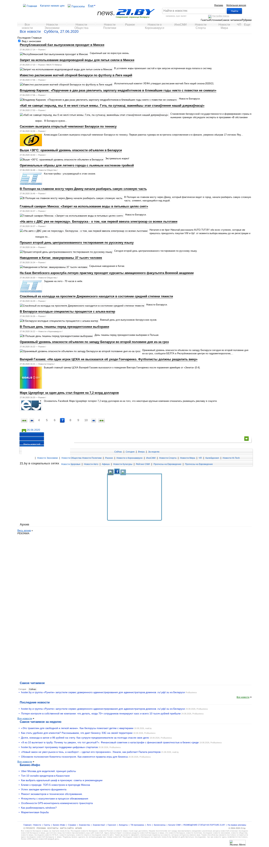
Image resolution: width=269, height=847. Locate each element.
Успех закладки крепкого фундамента (43, 789)
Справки (72, 825)
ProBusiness (191, 692)
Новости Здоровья (70, 464)
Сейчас (118, 451)
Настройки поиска (220, 16)
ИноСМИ (180, 24)
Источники (215, 19)
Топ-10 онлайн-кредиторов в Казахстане (45, 775)
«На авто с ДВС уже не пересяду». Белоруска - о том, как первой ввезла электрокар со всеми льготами (98, 221)
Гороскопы (78, 6)
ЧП (239, 24)
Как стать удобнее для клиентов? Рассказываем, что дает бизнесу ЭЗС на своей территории (76, 732)
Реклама (218, 5)
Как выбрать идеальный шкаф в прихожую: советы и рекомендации (61, 780)
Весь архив (24, 530)
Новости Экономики (51, 25)
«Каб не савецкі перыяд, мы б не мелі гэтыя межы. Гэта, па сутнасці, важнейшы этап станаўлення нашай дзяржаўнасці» (112, 105)
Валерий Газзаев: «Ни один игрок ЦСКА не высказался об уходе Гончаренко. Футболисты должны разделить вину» (108, 359)
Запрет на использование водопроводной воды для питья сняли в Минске (77, 60)
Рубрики (247, 19)
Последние (24, 37)
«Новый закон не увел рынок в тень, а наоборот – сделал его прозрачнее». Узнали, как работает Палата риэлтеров (90, 751)
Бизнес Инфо (59, 825)
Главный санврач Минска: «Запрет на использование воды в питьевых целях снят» (84, 206)
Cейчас (32, 689)
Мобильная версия (236, 5)
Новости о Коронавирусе (154, 25)
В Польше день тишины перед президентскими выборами (64, 326)
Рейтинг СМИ (143, 464)
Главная (31, 5)
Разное (130, 24)
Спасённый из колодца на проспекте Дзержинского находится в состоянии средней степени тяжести (96, 296)
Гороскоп (112, 825)
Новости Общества (81, 25)
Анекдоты (123, 825)
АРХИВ (78, 828)
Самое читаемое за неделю (40, 722)
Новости (37, 825)
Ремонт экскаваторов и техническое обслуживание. (52, 793)
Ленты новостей (31, 444)
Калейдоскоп (212, 458)
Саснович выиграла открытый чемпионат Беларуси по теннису (68, 126)
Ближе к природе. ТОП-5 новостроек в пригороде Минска (55, 784)
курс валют (181, 16)
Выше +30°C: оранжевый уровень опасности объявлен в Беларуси (71, 150)
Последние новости (35, 702)
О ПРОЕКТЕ (29, 828)
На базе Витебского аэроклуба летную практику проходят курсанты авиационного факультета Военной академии (107, 273)
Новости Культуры (122, 464)
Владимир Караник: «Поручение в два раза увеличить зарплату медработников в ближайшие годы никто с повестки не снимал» (118, 90)
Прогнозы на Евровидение (167, 464)
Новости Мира (224, 25)
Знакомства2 (99, 825)
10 (86, 420)
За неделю (153, 451)
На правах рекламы (237, 825)
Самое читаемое (231, 19)
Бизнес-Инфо (30, 765)
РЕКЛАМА (23, 533)
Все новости (27, 25)
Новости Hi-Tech (231, 458)
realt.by (148, 728)
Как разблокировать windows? (39, 807)
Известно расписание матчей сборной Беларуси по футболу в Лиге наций (76, 75)
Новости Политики (109, 25)
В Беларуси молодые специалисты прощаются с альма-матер (67, 311)
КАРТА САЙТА (67, 828)
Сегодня (130, 451)
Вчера (141, 451)
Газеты (205, 19)
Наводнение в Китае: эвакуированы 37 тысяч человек (61, 258)
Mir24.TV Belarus (54, 65)
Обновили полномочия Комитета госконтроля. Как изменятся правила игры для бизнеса (74, 756)
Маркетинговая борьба (35, 812)
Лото (149, 825)
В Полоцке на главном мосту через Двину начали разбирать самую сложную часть (83, 189)
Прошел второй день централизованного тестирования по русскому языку (77, 242)
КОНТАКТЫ (52, 828)
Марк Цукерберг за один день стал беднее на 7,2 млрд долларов (69, 393)
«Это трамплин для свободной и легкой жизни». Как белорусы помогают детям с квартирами (77, 728)
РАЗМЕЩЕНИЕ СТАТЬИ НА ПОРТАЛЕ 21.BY (204, 825)
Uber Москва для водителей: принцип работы (48, 771)
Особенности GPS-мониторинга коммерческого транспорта (57, 803)
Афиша (106, 464)
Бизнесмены (160, 825)
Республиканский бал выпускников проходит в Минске (62, 45)
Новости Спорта (200, 25)
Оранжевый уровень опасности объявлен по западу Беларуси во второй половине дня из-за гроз (94, 342)
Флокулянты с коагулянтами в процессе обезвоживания (54, 798)
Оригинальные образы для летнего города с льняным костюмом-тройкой (77, 165)
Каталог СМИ (174, 825)
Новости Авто (91, 464)
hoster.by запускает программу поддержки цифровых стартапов (59, 747)
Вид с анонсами (31, 41)
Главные (36, 37)
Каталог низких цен (52, 5)
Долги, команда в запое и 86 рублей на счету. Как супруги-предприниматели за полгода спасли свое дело (85, 737)
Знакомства (84, 825)
